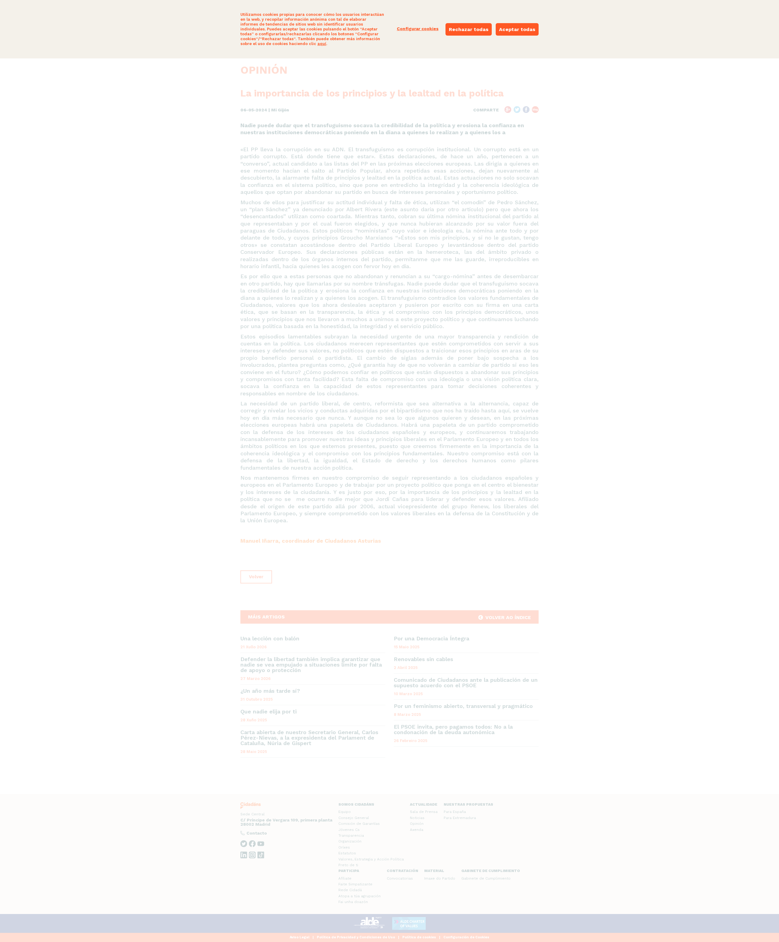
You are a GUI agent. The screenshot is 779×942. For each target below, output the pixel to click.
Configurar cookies (417, 28)
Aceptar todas (517, 29)
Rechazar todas (468, 29)
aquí (321, 43)
